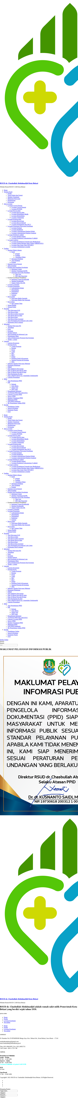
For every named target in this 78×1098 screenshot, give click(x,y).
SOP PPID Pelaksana (14, 401)
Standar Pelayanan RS (14, 326)
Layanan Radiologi (17, 229)
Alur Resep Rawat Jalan (15, 315)
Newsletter (7, 1022)
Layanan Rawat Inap (17, 221)
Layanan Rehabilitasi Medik (19, 214)
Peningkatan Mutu (13, 336)
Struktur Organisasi (13, 197)
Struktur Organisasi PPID (15, 398)
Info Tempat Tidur (16, 303)
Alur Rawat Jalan (13, 312)
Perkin (13, 357)
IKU (12, 353)
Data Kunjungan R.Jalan (15, 374)
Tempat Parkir (12, 307)
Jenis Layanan (8, 204)
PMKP (10, 367)
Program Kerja (12, 345)
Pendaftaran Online (13, 406)
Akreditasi (11, 327)
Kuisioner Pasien (13, 410)
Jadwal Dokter (12, 266)
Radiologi (14, 293)
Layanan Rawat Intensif (18, 223)
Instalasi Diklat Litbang (15, 250)
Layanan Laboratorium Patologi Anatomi (23, 233)
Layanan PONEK (16, 209)
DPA (12, 362)
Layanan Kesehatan (10, 1021)
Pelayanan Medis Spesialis (19, 298)
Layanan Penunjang (14, 286)
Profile (10, 193)
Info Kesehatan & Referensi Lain (17, 334)
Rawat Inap (11, 302)
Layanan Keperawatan (14, 219)
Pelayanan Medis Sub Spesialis (20, 300)
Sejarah (17, 253)
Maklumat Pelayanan (14, 199)
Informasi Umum (16, 269)
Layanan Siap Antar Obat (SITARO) (22, 245)
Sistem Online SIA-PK (18, 283)
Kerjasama (11, 202)
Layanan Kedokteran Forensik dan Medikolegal (25, 241)
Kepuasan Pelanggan (14, 365)
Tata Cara (18, 274)
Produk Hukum (12, 332)
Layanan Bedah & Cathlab (16, 235)
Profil (13, 252)
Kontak (13, 262)
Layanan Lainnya (13, 240)
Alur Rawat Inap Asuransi (15, 319)
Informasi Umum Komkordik (20, 279)
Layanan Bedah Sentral (18, 236)
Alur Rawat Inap (13, 317)
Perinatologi (15, 291)
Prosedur (6, 308)
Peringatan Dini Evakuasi (15, 322)
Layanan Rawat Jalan (14, 211)
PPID (5, 379)
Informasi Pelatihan (17, 259)
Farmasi (13, 295)
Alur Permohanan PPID (15, 381)
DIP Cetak (14, 389)
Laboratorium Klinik (17, 288)
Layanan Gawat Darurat (15, 205)
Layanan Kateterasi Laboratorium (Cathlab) (24, 238)
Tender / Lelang (12, 339)
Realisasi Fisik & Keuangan (19, 358)
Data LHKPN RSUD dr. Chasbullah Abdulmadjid (23, 375)
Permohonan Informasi (14, 391)
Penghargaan (11, 200)
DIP (9, 382)
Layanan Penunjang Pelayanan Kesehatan (20, 226)
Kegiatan (10, 331)
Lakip (13, 351)
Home (6, 190)
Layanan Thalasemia (17, 217)
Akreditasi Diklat (20, 257)
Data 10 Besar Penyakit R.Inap (17, 372)
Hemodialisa (15, 290)
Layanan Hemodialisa (18, 216)
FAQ (9, 412)
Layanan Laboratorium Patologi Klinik (23, 231)
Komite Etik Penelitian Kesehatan (18, 267)
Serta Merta (14, 386)
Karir (9, 329)
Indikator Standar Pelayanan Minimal (19, 363)
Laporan (6, 341)
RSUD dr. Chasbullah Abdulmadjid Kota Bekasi (19, 183)
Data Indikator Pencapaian (15, 369)
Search (2, 641)
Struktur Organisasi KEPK (19, 271)
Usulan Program (16, 346)
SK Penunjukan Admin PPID (16, 403)
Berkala (13, 384)
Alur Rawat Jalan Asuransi (16, 314)
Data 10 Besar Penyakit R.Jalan (17, 370)
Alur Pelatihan (15, 260)
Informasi (7, 324)
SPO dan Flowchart (21, 276)
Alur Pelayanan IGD (14, 310)
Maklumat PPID (12, 399)
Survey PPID (12, 396)
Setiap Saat (14, 387)
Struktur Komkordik (17, 281)
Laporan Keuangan (13, 343)
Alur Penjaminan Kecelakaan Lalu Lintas (20, 320)
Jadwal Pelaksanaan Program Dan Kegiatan (21, 338)
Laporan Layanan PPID (15, 394)
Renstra (13, 348)
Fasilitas (6, 248)
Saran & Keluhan (13, 408)
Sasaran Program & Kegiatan (20, 360)
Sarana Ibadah (12, 305)
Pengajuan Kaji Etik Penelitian (20, 272)
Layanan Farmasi (16, 228)
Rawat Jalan (11, 296)
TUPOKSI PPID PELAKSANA (18, 393)
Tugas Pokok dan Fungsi (15, 195)
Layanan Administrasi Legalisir (20, 247)
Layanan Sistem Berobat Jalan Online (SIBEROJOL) (27, 243)
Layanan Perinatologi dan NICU (21, 224)
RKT (13, 355)
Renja (13, 350)
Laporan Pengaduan (14, 377)
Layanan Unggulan (13, 284)
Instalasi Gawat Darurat (15, 264)
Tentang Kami (8, 192)
